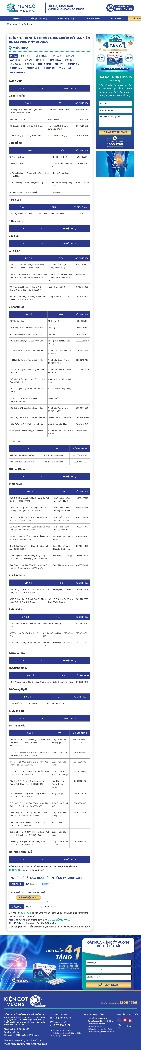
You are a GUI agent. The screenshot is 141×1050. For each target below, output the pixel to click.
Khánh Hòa (55, 60)
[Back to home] (22, 7)
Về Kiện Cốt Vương (39, 18)
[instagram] (119, 1019)
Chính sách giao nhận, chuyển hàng (100, 1021)
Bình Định (26, 56)
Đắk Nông (15, 60)
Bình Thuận (42, 56)
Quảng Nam (16, 68)
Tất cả (13, 56)
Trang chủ (14, 18)
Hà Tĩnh (40, 60)
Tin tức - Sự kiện (92, 18)
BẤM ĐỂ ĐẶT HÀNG (28, 897)
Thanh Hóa (65, 68)
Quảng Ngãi (33, 68)
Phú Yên (59, 64)
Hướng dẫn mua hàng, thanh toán (100, 1029)
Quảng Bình (74, 64)
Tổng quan (12, 24)
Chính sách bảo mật (95, 1026)
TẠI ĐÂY (45, 884)
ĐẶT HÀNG (116, 18)
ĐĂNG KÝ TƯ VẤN (115, 132)
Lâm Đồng (15, 64)
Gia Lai (28, 60)
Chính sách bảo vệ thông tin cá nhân (101, 1031)
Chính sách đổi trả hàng (96, 1024)
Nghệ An (29, 64)
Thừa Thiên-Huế (18, 72)
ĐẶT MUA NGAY (108, 984)
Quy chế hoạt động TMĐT (97, 1018)
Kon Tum (69, 60)
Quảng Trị (49, 68)
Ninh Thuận (44, 64)
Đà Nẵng (57, 56)
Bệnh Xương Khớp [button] (66, 18)
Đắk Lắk (70, 56)
